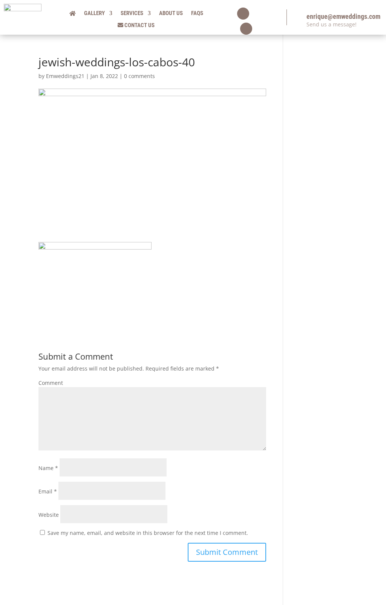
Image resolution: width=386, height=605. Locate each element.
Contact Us (139, 25)
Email (47, 491)
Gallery (94, 14)
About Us (171, 14)
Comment (50, 382)
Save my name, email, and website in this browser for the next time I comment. (147, 532)
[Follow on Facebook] (243, 14)
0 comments (139, 76)
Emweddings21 (65, 76)
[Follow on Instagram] (246, 29)
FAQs (197, 14)
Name (48, 468)
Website (48, 514)
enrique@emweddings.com (343, 16)
